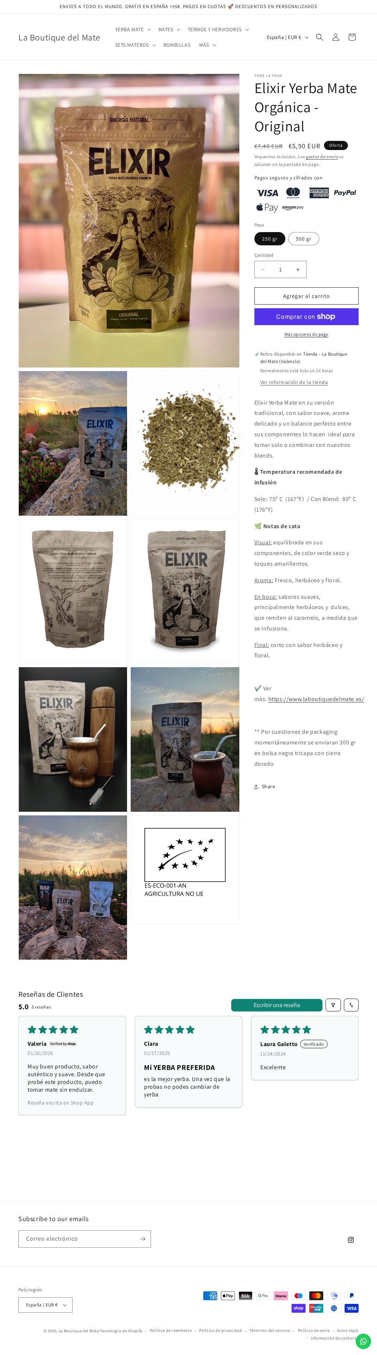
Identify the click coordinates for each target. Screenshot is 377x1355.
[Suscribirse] (142, 1239)
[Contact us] (363, 1341)
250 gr (270, 238)
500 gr (303, 238)
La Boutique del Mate (79, 1330)
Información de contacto (335, 1338)
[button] (132, 29)
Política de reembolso (171, 1330)
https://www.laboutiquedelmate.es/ (316, 699)
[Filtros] (333, 1005)
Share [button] (268, 786)
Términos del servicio (269, 1330)
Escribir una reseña (277, 1005)
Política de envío (314, 1330)
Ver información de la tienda (294, 382)
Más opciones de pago (306, 334)
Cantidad (264, 255)
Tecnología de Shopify (121, 1330)
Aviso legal (348, 1330)
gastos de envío (322, 156)
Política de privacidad (220, 1330)
